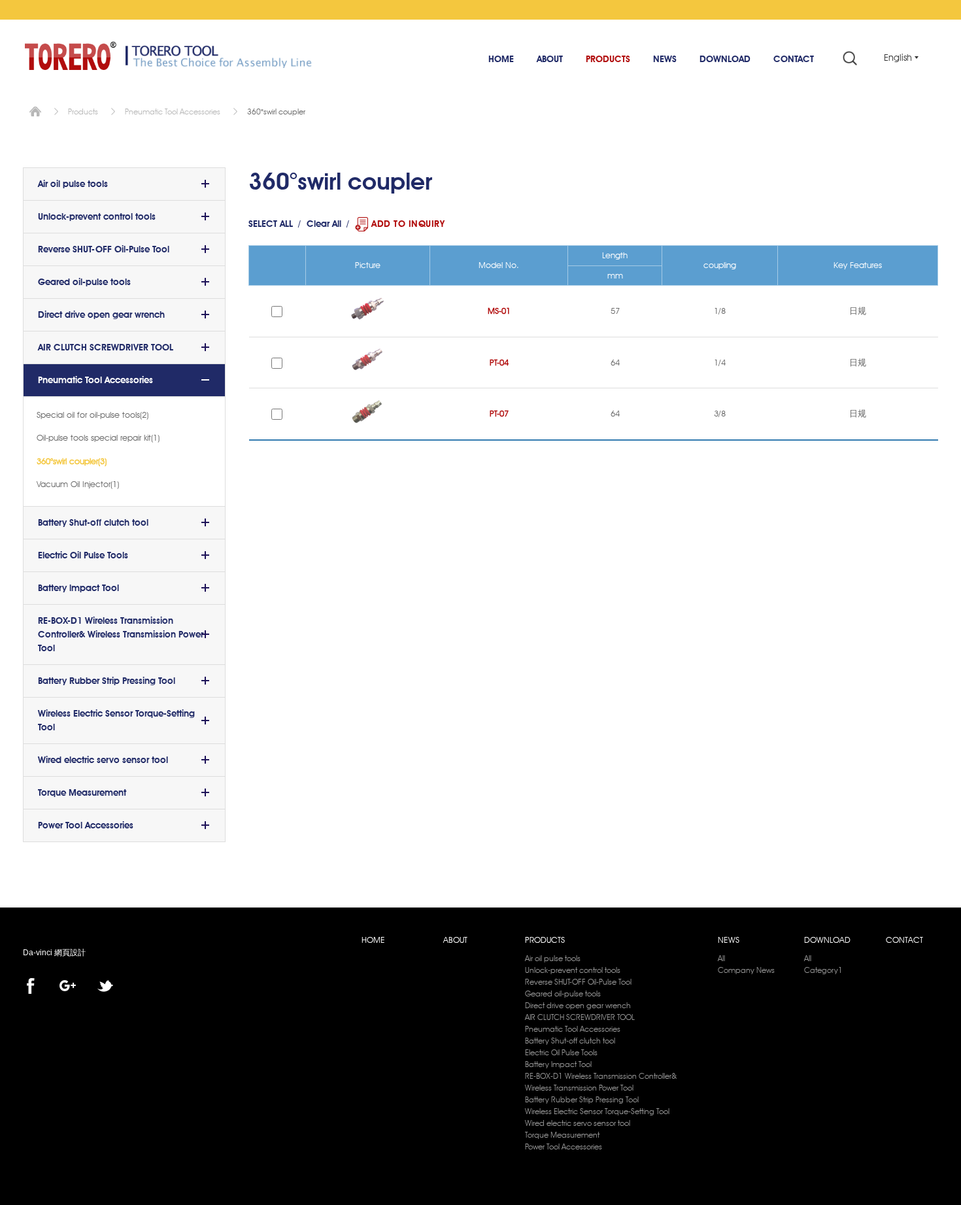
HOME (501, 59)
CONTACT (793, 59)
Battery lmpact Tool (78, 588)
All (721, 958)
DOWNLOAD (725, 59)
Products (83, 111)
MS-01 (499, 310)
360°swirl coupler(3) (72, 461)
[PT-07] (367, 427)
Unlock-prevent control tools (97, 216)
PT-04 (499, 362)
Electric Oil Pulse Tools (83, 555)
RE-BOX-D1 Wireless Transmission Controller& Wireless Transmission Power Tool (120, 634)
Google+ (67, 986)
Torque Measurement (82, 792)
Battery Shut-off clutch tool (93, 522)
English (898, 57)
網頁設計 (70, 952)
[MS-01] (367, 324)
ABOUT (550, 59)
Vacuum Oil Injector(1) (78, 484)
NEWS (665, 59)
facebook (30, 986)
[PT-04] (367, 376)
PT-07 (499, 413)
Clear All (324, 223)
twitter (105, 986)
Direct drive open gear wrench (101, 314)
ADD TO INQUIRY (408, 223)
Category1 (823, 970)
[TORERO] (70, 55)
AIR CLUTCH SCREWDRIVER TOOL (105, 347)
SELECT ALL (270, 223)
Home (35, 111)
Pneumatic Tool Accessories (172, 111)
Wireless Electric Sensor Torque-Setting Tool (116, 720)
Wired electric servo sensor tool (103, 760)
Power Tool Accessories (85, 825)
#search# (850, 57)
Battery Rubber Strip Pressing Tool (106, 680)
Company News (746, 970)
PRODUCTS (608, 59)
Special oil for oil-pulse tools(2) (92, 414)
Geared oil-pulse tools (84, 282)
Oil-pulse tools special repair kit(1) (98, 437)
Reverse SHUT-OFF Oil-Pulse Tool (103, 249)
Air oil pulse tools (73, 183)
